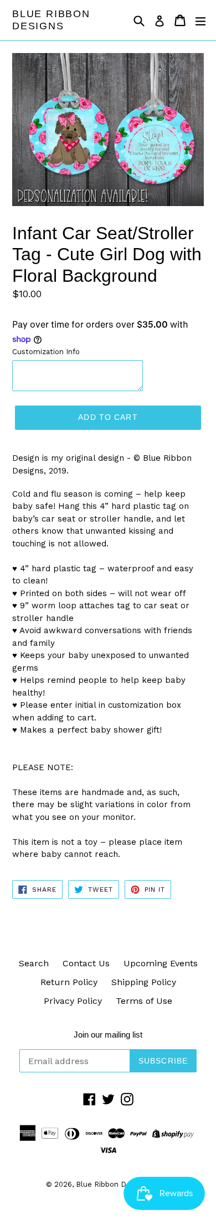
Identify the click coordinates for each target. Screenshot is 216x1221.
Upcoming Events (161, 963)
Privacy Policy (73, 1001)
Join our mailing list (108, 1034)
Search (34, 963)
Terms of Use (144, 1001)
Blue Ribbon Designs (51, 19)
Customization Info (46, 352)
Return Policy (68, 982)
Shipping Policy (143, 982)
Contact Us (86, 963)
